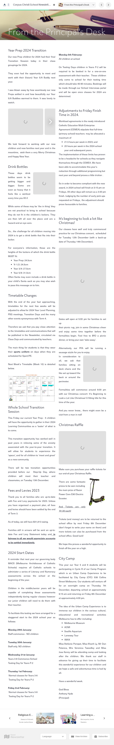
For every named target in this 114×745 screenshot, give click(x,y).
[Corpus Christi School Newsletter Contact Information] (54, 5)
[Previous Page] (101, 5)
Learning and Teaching (88, 715)
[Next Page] (108, 5)
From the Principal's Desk (76, 5)
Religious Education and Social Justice (25, 715)
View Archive (81, 737)
